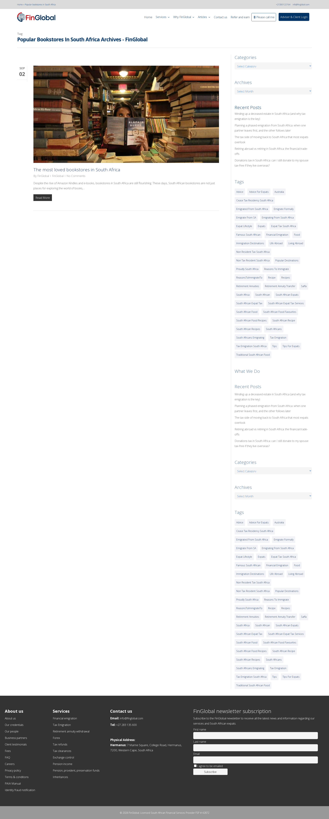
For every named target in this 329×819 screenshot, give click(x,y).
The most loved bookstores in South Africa (76, 170)
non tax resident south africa (253, 260)
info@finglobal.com (301, 4)
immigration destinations (250, 243)
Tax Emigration (62, 725)
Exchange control (63, 757)
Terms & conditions (17, 777)
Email (196, 754)
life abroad (276, 243)
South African (262, 294)
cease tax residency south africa (254, 200)
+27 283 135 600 (126, 725)
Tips (274, 346)
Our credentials (14, 725)
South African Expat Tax (249, 303)
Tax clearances (62, 751)
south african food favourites (279, 311)
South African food (246, 311)
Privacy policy (13, 770)
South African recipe (283, 320)
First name (199, 729)
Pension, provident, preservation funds (76, 770)
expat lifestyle (244, 226)
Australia (279, 191)
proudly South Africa (247, 269)
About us (10, 718)
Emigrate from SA (246, 217)
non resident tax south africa (253, 251)
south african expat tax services (286, 303)
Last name (199, 742)
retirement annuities (247, 286)
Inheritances (60, 777)
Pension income (62, 764)
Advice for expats (259, 191)
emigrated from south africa (252, 209)
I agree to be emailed (210, 766)
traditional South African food (253, 354)
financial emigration (277, 234)
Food (297, 234)
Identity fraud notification (20, 790)
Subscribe (210, 772)
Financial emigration (65, 718)
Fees (8, 751)
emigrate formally (284, 209)
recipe (272, 277)
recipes (285, 277)
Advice (239, 191)
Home (20, 4)
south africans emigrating (250, 337)
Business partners (16, 738)
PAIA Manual (13, 783)
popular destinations (286, 260)
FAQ (7, 757)
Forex (56, 738)
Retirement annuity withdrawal (71, 731)
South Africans (274, 329)
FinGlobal (43, 176)
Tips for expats (291, 346)
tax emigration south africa (251, 346)
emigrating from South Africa (278, 217)
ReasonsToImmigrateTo (249, 277)
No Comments (75, 176)
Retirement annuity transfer (280, 286)
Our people (12, 731)
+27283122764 (283, 4)
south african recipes (248, 329)
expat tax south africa (283, 226)
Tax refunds (60, 744)
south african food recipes (251, 320)
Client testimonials (16, 744)
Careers (10, 764)
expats (261, 226)
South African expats (287, 294)
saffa (304, 286)
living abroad (295, 243)
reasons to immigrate (276, 269)
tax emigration (278, 337)
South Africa (242, 294)
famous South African (248, 234)
